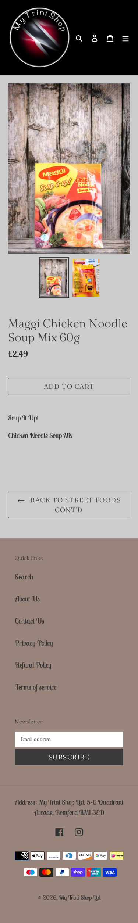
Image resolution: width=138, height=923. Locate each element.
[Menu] (125, 37)
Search (24, 576)
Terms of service (36, 687)
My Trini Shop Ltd (79, 898)
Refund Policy (33, 664)
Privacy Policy (34, 642)
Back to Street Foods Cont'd (74, 505)
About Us (27, 598)
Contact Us (29, 620)
